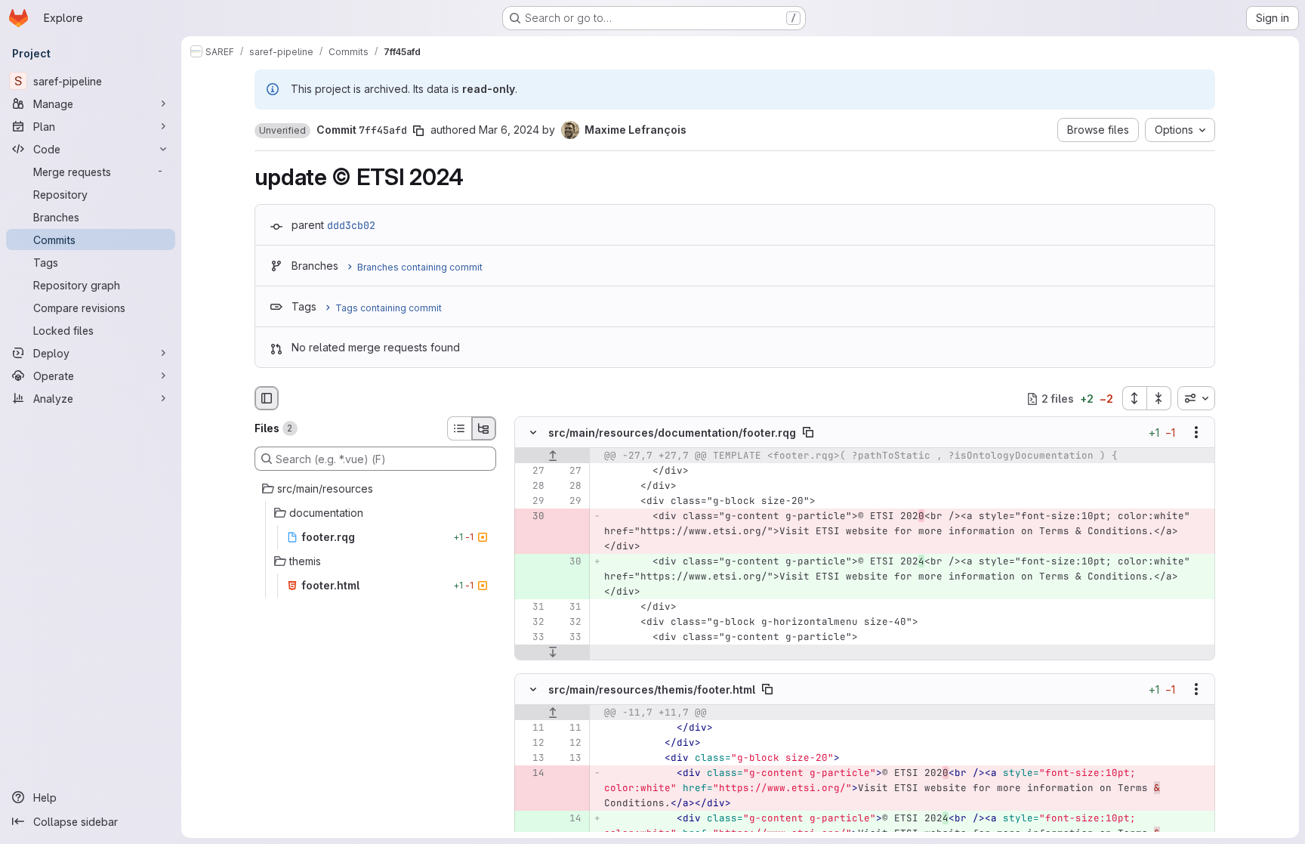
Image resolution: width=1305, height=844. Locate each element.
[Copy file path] (808, 433)
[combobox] (1196, 398)
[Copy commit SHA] (418, 131)
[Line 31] (532, 607)
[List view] (459, 428)
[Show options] (1196, 433)
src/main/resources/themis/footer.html (651, 688)
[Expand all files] (1134, 398)
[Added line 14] (569, 818)
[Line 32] (532, 622)
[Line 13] (532, 757)
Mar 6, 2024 (509, 129)
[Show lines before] (552, 456)
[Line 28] (532, 486)
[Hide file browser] (267, 398)
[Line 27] (532, 471)
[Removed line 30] (532, 516)
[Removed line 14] (532, 773)
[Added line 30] (569, 562)
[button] (282, 130)
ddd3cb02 (351, 225)
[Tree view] (484, 428)
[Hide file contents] (533, 433)
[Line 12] (532, 742)
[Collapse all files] (1159, 398)
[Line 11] (532, 727)
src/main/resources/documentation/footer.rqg (672, 432)
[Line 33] (532, 637)
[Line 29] (532, 501)
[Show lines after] (552, 652)
